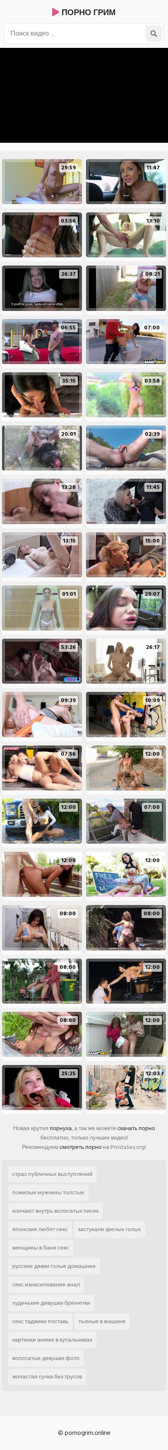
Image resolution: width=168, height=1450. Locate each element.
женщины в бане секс (40, 1247)
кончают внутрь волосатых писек (55, 1211)
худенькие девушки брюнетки (51, 1303)
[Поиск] (154, 33)
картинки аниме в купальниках (52, 1339)
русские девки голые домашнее (54, 1266)
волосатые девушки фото (46, 1358)
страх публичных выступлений (52, 1174)
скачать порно (136, 1128)
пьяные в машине (102, 1321)
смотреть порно (81, 1147)
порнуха (61, 1128)
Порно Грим (88, 12)
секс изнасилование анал (46, 1284)
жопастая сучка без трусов (47, 1376)
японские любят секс (40, 1229)
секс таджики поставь (40, 1321)
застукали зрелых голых (109, 1229)
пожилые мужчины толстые (48, 1192)
